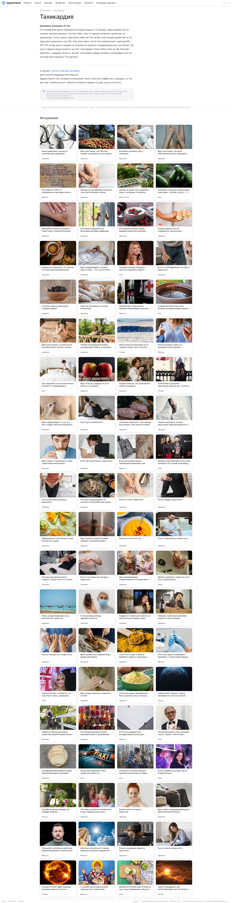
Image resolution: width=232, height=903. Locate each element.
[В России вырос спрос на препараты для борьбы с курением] (174, 336)
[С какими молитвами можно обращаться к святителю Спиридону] (97, 878)
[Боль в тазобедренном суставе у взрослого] (174, 259)
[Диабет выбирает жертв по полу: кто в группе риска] (174, 569)
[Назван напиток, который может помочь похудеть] (135, 375)
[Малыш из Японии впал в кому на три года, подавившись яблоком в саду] (135, 878)
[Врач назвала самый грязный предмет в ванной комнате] (97, 530)
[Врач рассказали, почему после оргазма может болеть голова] (58, 336)
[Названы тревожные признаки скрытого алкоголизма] (174, 607)
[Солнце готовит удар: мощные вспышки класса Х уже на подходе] (58, 878)
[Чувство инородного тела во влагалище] (97, 298)
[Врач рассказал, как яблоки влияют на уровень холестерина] (97, 143)
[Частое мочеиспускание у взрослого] (58, 491)
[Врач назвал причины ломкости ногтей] (97, 685)
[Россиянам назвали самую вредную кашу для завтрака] (135, 220)
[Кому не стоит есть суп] (135, 530)
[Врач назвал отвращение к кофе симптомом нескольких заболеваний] (58, 452)
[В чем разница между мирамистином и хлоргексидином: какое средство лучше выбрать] (97, 607)
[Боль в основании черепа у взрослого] (135, 840)
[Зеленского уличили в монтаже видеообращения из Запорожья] (58, 840)
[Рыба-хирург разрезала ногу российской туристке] (58, 607)
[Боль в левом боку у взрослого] (174, 530)
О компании (11, 901)
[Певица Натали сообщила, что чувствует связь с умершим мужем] (58, 685)
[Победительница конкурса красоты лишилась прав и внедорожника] (135, 259)
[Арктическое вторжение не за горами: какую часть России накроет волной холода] (135, 336)
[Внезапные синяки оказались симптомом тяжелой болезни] (58, 220)
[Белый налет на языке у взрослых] (135, 801)
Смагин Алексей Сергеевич (65, 71)
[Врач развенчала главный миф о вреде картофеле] (97, 646)
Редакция (136, 901)
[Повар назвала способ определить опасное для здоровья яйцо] (174, 220)
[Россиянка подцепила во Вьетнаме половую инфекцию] (97, 220)
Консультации (45, 10)
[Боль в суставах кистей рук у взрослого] (97, 569)
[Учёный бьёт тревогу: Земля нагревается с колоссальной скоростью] (174, 685)
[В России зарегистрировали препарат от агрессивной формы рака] (174, 646)
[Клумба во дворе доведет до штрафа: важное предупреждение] (58, 801)
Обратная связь (175, 901)
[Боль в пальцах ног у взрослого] (58, 646)
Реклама (21, 901)
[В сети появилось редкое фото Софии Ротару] (174, 762)
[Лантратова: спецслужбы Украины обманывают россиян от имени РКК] (135, 298)
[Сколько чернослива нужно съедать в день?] (58, 298)
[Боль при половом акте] (97, 414)
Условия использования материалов (154, 901)
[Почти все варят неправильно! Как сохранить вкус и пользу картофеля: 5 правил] (135, 685)
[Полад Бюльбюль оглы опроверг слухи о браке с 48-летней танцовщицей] (174, 724)
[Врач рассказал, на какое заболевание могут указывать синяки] (174, 143)
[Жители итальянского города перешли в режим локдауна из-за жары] (97, 840)
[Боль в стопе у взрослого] (135, 491)
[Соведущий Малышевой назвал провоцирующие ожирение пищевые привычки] (58, 762)
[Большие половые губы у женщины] (135, 143)
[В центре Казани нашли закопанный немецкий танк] (135, 452)
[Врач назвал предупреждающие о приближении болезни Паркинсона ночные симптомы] (174, 801)
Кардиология (59, 10)
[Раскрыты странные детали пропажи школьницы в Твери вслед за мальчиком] (135, 762)
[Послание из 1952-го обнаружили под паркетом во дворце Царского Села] (58, 181)
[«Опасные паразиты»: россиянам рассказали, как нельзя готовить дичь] (135, 414)
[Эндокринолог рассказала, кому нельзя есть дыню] (58, 530)
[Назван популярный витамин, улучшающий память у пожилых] (97, 336)
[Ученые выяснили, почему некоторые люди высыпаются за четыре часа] (174, 414)
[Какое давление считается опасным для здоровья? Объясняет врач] (58, 143)
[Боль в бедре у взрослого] (174, 491)
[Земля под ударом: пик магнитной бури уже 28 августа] (174, 878)
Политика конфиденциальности (216, 901)
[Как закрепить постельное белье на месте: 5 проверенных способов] (58, 375)
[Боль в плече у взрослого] (174, 840)
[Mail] (3, 3)
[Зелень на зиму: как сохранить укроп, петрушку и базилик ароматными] (135, 181)
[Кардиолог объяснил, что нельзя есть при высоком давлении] (58, 259)
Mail (3, 901)
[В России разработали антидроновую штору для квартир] (135, 724)
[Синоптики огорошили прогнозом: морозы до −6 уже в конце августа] (174, 375)
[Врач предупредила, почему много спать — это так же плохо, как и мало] (97, 259)
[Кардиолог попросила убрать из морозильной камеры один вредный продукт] (135, 607)
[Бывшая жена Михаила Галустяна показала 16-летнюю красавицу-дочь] (174, 452)
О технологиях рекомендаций (192, 901)
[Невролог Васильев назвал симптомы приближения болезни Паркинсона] (58, 724)
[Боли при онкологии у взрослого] (97, 452)
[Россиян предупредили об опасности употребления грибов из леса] (97, 491)
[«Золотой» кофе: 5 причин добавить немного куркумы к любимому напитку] (135, 646)
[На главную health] (13, 3)
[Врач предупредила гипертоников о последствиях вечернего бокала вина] (135, 569)
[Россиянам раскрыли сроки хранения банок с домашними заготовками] (97, 724)
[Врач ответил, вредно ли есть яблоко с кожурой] (97, 375)
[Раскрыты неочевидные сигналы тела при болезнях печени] (97, 181)
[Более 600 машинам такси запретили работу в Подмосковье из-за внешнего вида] (97, 762)
